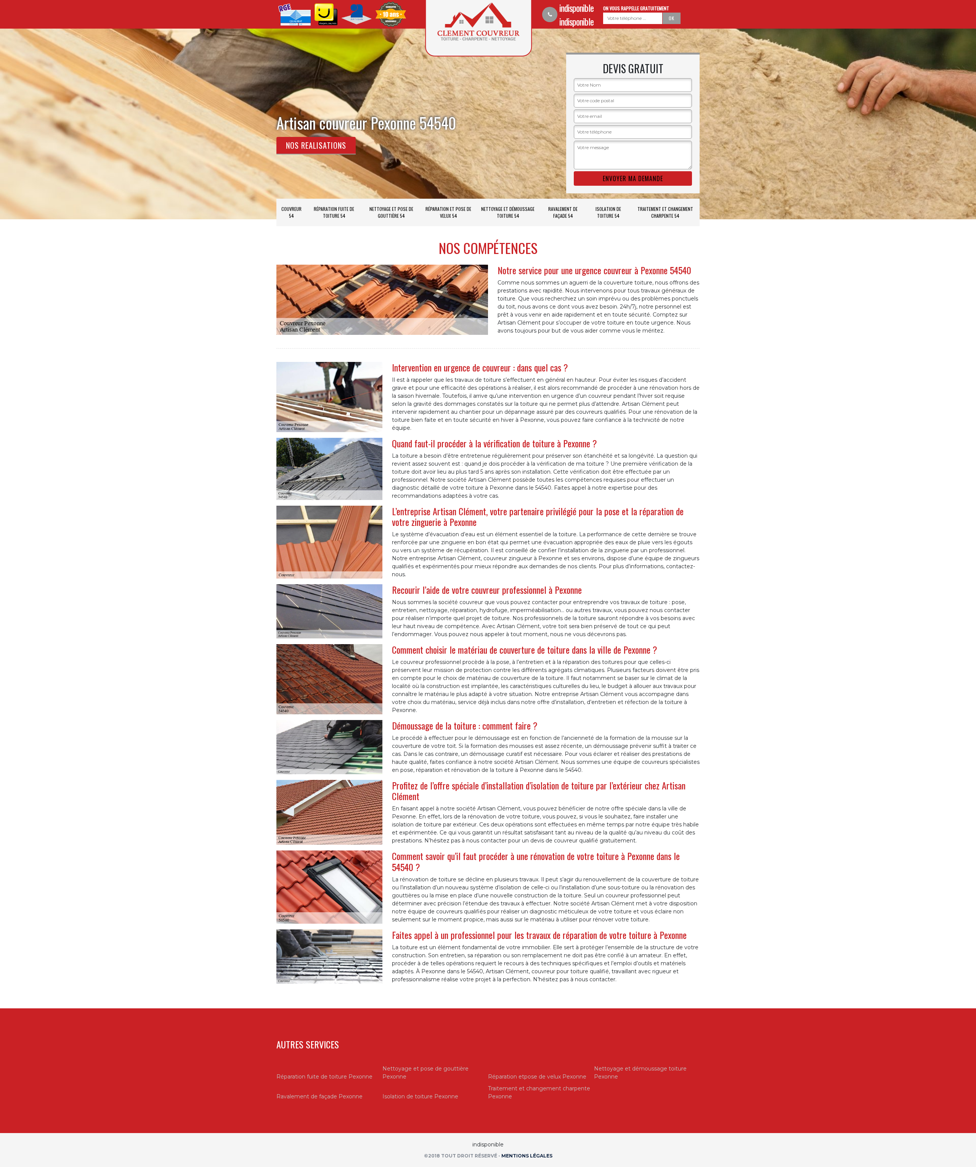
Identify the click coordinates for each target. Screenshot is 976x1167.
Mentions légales (526, 1156)
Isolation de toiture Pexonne (420, 1096)
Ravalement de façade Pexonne (319, 1096)
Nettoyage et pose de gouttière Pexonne (425, 1072)
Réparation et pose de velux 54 (448, 212)
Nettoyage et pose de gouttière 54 (391, 212)
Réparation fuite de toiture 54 (334, 212)
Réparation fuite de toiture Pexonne (324, 1076)
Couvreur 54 (291, 212)
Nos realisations (316, 145)
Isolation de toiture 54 (608, 212)
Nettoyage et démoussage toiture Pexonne (640, 1072)
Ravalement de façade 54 (563, 212)
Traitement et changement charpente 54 (665, 212)
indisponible (576, 7)
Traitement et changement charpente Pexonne (539, 1092)
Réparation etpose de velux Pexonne (537, 1076)
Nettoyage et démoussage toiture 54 (508, 212)
